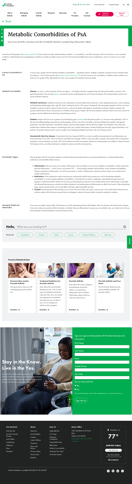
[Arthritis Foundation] (8, 5)
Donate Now (121, 14)
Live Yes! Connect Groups (12, 435)
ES (128, 4)
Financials (33, 443)
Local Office (10, 439)
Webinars (9, 445)
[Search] (125, 226)
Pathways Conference (53, 438)
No (77, 389)
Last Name (79, 350)
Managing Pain (25, 235)
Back (8, 21)
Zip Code (79, 374)
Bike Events (53, 445)
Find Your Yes (10, 431)
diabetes (81, 119)
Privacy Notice (35, 451)
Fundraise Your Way (56, 451)
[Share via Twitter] (2, 33)
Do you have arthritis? (84, 381)
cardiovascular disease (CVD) (70, 75)
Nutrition (56, 235)
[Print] (2, 40)
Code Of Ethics (35, 440)
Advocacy (63, 13)
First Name (79, 343)
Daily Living (107, 235)
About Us (33, 431)
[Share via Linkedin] (117, 471)
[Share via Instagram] (113, 471)
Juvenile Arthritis (39, 14)
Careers (33, 437)
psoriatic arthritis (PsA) (30, 54)
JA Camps (53, 434)
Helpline (74, 438)
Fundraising (10, 442)
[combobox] (69, 226)
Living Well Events (56, 442)
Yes (77, 385)
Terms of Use (34, 454)
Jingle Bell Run (55, 431)
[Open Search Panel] (123, 4)
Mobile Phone (80, 366)
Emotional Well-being (89, 235)
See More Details (113, 455)
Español (33, 457)
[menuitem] (9, 14)
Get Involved (87, 14)
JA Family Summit (56, 454)
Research (51, 13)
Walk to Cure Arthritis (57, 448)
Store (8, 448)
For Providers (74, 14)
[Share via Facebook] (2, 30)
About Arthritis (10, 14)
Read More (13, 310)
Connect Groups (114, 5)
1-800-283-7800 (85, 438)
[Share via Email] (2, 37)
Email (77, 358)
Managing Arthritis (24, 14)
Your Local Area (99, 5)
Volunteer (9, 451)
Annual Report (35, 434)
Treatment (41, 235)
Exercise (70, 235)
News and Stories (34, 447)
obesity (57, 94)
